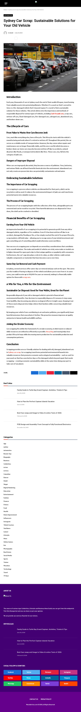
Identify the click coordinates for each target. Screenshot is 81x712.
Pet (5, 545)
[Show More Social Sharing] (16, 38)
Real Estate (7, 552)
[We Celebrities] (40, 3)
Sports (6, 559)
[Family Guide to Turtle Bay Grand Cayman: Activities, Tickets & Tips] (9, 393)
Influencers (7, 518)
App (5, 444)
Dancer (6, 477)
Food (5, 508)
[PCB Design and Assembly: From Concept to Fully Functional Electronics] (9, 427)
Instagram (7, 522)
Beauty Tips (7, 454)
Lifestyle (6, 535)
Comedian (7, 474)
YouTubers (7, 528)
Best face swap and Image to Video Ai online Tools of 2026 (39, 413)
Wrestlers (7, 566)
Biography (7, 457)
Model (6, 481)
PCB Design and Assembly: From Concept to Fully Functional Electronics (44, 424)
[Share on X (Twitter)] (8, 38)
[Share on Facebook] (5, 38)
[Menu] (6, 3)
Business (6, 460)
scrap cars (26, 277)
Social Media (8, 555)
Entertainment (9, 494)
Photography (8, 549)
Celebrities (7, 464)
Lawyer (6, 532)
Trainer (6, 562)
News (5, 538)
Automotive (8, 15)
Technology (7, 569)
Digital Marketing (9, 488)
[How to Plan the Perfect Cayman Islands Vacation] (9, 404)
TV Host (6, 576)
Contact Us (34, 699)
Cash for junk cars (57, 114)
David (11, 33)
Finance (6, 501)
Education (7, 491)
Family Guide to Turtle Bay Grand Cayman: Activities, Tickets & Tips (42, 390)
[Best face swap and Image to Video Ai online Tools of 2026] (9, 416)
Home (5, 9)
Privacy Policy (46, 699)
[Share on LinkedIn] (12, 38)
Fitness (6, 505)
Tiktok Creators (9, 525)
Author (6, 447)
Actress (6, 471)
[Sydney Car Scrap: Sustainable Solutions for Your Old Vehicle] (40, 67)
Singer (6, 484)
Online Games (8, 542)
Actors (6, 467)
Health (6, 511)
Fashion (6, 498)
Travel (6, 572)
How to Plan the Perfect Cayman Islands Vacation (36, 401)
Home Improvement (10, 515)
